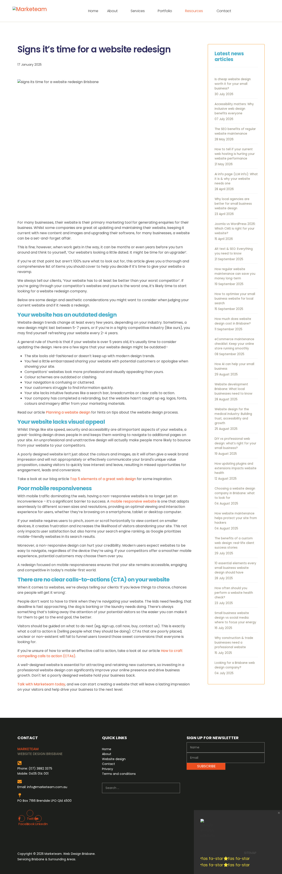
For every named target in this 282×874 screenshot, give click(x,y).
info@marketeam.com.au (47, 787)
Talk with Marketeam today (41, 684)
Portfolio (165, 10)
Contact (224, 11)
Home (93, 10)
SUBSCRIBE (206, 766)
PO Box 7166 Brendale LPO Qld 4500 (44, 800)
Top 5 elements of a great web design (103, 478)
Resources (194, 10)
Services (138, 10)
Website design (114, 759)
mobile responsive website (133, 501)
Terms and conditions (119, 774)
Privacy (107, 769)
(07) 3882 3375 (40, 768)
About (112, 10)
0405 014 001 (38, 773)
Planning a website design (68, 412)
